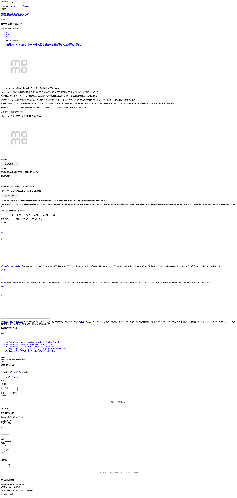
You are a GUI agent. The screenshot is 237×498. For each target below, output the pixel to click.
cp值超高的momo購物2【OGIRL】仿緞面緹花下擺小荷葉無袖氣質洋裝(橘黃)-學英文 (31, 342)
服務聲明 (136, 472)
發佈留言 (3, 395)
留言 (18, 372)
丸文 (11, 322)
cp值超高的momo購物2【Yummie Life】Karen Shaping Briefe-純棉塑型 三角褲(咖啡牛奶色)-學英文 (35, 349)
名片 (5, 37)
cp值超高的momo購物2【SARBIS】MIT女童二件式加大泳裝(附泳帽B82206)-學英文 (31, 346)
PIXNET (105, 472)
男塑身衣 (26, 282)
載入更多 (3, 384)
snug (2, 232)
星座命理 (16, 28)
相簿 (5, 32)
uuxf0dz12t (4, 361)
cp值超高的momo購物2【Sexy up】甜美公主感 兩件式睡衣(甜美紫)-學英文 (28, 344)
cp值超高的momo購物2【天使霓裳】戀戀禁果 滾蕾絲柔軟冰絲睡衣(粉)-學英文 (29, 351)
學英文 (3, 333)
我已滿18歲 (4, 494)
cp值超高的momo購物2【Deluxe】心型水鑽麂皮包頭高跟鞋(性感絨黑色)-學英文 (43, 44)
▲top (2, 380)
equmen (13, 282)
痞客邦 (15, 372)
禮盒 (15, 328)
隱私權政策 (129, 472)
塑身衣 (3, 270)
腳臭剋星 (17, 266)
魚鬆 (2, 286)
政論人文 (15, 377)
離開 (10, 494)
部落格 (6, 34)
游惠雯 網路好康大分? (15, 14)
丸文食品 (19, 322)
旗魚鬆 (82, 322)
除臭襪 (6, 266)
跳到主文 (4, 19)
